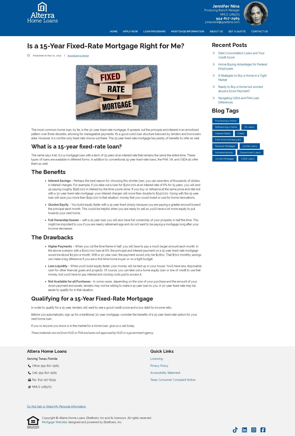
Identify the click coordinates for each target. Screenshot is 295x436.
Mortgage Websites (55, 422)
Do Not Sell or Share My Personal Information (56, 406)
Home (113, 31)
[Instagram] (253, 430)
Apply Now (130, 31)
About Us (216, 31)
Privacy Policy (159, 365)
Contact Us (259, 31)
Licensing (156, 358)
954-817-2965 (228, 18)
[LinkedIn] (244, 430)
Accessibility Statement (165, 372)
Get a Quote (237, 31)
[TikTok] (235, 430)
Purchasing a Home (78, 55)
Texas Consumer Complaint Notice (172, 379)
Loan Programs (154, 31)
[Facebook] (263, 430)
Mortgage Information (187, 31)
